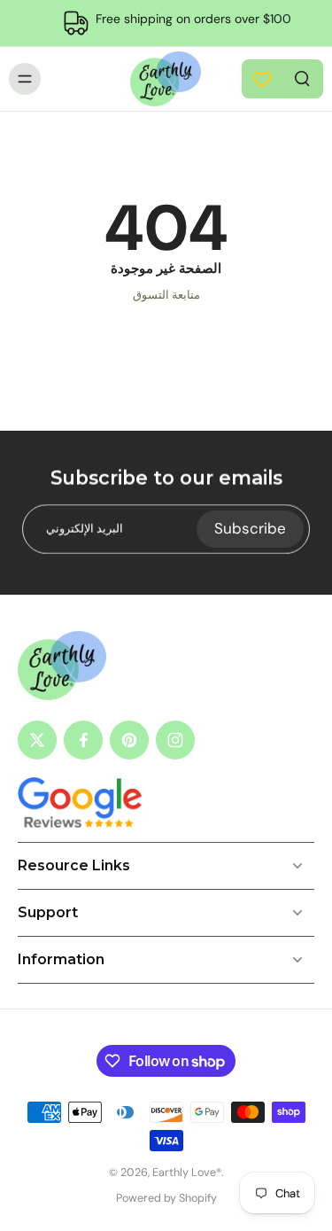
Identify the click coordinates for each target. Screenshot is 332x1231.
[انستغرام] (175, 740)
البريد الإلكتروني (84, 528)
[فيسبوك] (83, 740)
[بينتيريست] (129, 740)
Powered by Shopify (166, 1198)
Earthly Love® (186, 1172)
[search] (301, 77)
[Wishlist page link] (262, 79)
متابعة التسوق (166, 295)
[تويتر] (37, 740)
